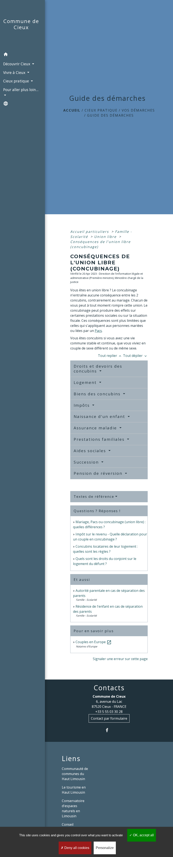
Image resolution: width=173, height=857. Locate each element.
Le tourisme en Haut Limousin (74, 790)
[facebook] (109, 730)
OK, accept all (143, 835)
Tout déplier (135, 355)
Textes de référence (94, 496)
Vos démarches (138, 110)
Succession (87, 462)
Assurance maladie (96, 428)
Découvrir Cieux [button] (17, 63)
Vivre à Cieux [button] (14, 72)
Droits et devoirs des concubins (98, 368)
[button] (22, 55)
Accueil (71, 110)
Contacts (109, 688)
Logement (86, 382)
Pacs (98, 330)
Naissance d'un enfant (100, 416)
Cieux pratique (101, 110)
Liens (71, 759)
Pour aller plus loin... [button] (20, 89)
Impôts (82, 405)
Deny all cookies (76, 848)
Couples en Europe (94, 642)
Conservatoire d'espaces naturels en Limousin (73, 808)
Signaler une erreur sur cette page (120, 658)
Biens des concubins (98, 394)
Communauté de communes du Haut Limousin (75, 773)
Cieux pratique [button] (16, 80)
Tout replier (110, 355)
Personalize (105, 848)
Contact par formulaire (109, 718)
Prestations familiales (100, 439)
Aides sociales (90, 450)
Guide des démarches (110, 115)
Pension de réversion (99, 473)
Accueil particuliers (90, 231)
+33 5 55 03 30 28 (109, 711)
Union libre (106, 236)
